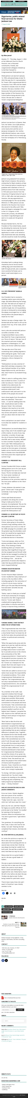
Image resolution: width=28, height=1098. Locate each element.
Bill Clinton (8, 906)
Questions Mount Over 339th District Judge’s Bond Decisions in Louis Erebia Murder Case (13, 1031)
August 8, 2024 (6, 24)
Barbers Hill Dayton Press (8, 1084)
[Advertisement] (14, 977)
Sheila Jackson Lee (17, 909)
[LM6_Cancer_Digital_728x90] (14, 13)
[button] (26, 9)
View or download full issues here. (12, 998)
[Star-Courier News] (14, 6)
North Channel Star (6, 1086)
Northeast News (6, 1088)
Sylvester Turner (7, 912)
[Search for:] (14, 1021)
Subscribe (20, 1009)
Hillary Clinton (18, 906)
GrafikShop (4, 1089)
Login (14, 1096)
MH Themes (22, 1095)
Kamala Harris (6, 909)
